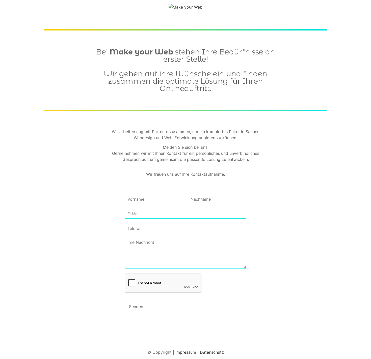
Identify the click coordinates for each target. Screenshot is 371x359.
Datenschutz (212, 352)
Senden (136, 306)
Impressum (185, 352)
